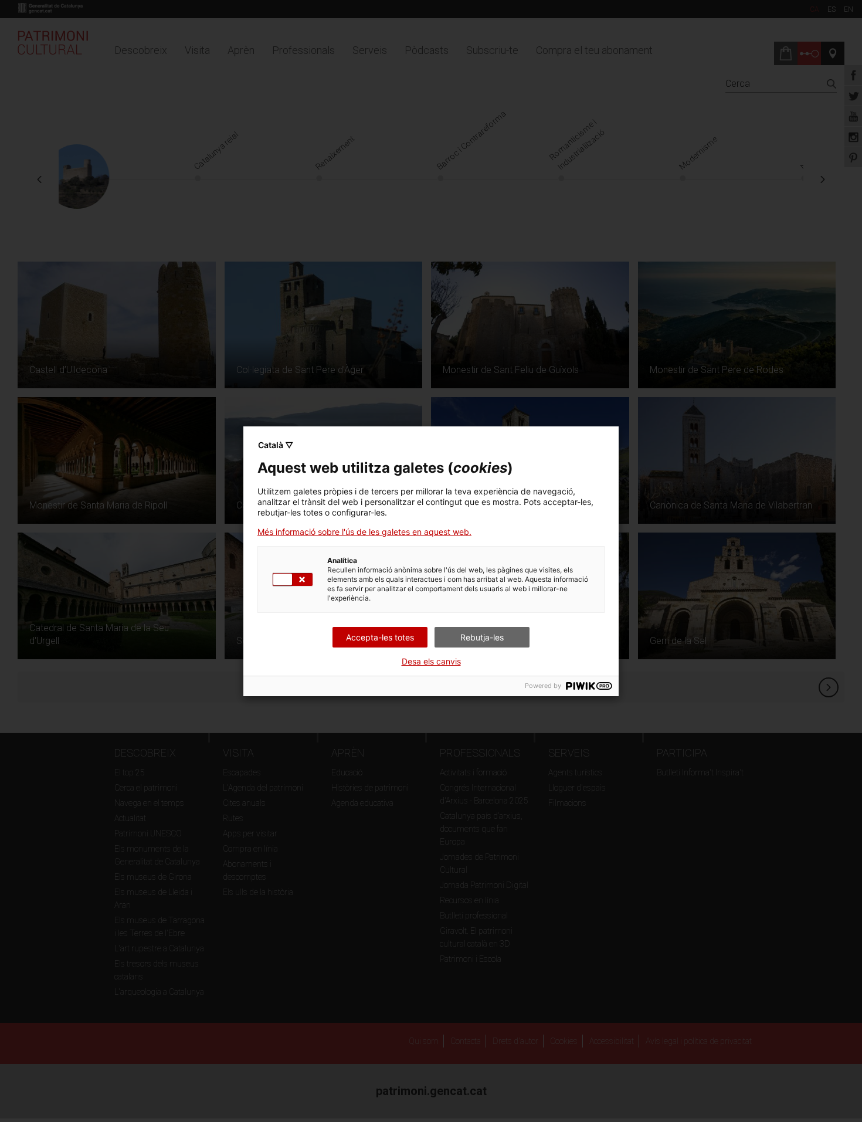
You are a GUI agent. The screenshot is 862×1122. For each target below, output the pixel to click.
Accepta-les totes (380, 637)
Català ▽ (275, 445)
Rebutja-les (482, 637)
